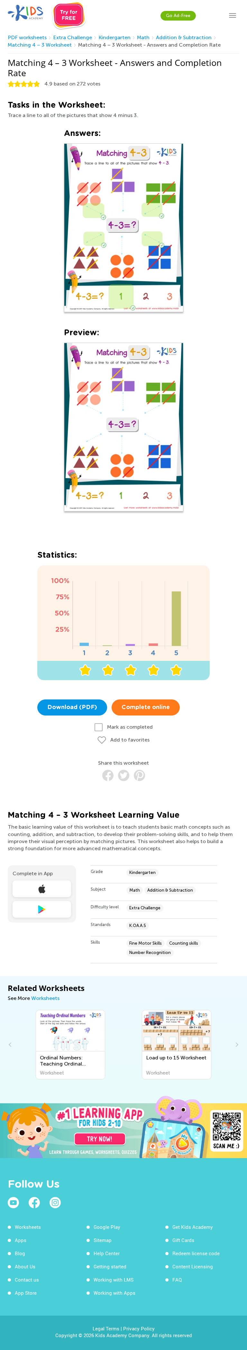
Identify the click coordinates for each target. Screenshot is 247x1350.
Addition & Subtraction (184, 37)
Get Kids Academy (192, 1227)
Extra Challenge (72, 37)
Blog (20, 1253)
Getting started (110, 1266)
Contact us (27, 1279)
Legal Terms (106, 1328)
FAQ (177, 1279)
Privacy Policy (139, 1328)
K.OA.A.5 (137, 925)
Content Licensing (192, 1266)
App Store (26, 1293)
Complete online (146, 707)
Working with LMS (113, 1279)
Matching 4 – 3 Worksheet (40, 45)
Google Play (107, 1227)
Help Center (107, 1253)
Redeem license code (196, 1253)
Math (143, 37)
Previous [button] (11, 1044)
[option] (70, 1044)
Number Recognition (150, 952)
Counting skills (183, 943)
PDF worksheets (27, 37)
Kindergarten (114, 37)
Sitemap (103, 1240)
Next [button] (236, 1044)
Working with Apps (114, 1293)
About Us (25, 1266)
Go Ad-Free (178, 15)
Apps (20, 1240)
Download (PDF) (72, 707)
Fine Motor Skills (145, 943)
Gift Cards (183, 1240)
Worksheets (45, 998)
